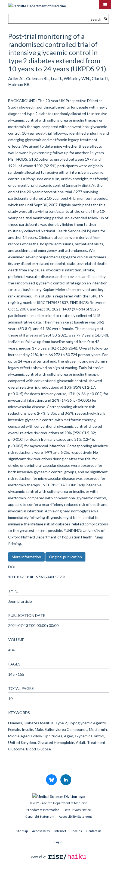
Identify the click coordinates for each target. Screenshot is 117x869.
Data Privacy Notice (77, 809)
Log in (58, 842)
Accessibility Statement (75, 816)
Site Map (22, 831)
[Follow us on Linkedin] (65, 780)
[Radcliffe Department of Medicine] (37, 4)
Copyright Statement (39, 816)
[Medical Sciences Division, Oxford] (58, 795)
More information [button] (26, 556)
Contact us (93, 831)
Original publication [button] (65, 556)
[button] (105, 4)
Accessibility (41, 831)
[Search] (106, 19)
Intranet (60, 831)
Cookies (76, 831)
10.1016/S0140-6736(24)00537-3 (36, 577)
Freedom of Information (42, 809)
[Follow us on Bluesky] (52, 780)
